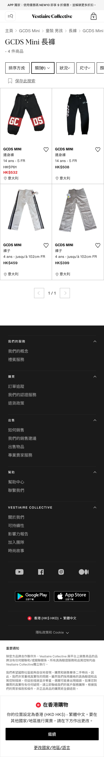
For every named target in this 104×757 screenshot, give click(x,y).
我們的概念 (18, 351)
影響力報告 (18, 534)
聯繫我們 (16, 490)
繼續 (52, 734)
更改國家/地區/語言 (52, 748)
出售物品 (16, 447)
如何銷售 (16, 430)
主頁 (9, 31)
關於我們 (16, 517)
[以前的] (39, 293)
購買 (11, 377)
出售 (11, 420)
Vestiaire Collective (30, 508)
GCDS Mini (29, 31)
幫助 (11, 472)
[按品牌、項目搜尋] (10, 16)
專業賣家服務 (20, 455)
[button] (93, 16)
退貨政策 (16, 403)
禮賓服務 (16, 359)
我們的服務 (16, 341)
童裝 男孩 (54, 31)
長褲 (73, 31)
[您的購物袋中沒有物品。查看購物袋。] (93, 16)
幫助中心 (16, 482)
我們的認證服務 (22, 395)
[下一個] (65, 293)
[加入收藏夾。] (46, 150)
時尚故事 (16, 551)
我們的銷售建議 (22, 438)
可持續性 (16, 525)
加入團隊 (16, 542)
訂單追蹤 (16, 386)
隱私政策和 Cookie (50, 632)
